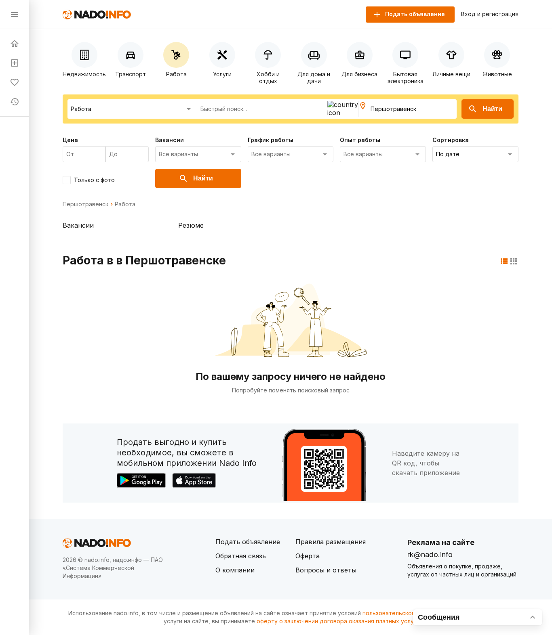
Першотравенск (85, 204)
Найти (492, 108)
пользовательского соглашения (407, 613)
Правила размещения (330, 542)
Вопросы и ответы (325, 570)
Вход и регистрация (489, 14)
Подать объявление (247, 542)
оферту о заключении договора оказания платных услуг (336, 621)
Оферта (307, 556)
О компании (235, 570)
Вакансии (78, 225)
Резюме (191, 225)
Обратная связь (240, 556)
